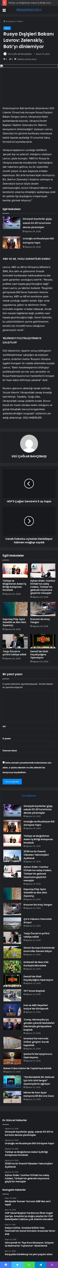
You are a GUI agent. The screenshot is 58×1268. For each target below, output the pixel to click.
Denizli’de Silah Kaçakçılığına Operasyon (39, 654)
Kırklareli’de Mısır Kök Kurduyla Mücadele (36, 964)
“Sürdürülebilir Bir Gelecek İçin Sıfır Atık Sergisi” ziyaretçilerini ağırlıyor (39, 1080)
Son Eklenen (29, 795)
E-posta (7, 738)
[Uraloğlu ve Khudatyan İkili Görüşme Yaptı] (11, 242)
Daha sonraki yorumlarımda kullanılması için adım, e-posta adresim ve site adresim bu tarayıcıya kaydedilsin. (27, 767)
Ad (5, 726)
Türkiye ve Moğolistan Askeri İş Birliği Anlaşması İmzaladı (14, 585)
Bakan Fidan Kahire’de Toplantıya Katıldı (27, 1068)
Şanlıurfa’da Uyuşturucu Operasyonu (38, 1055)
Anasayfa (10, 21)
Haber (20, 21)
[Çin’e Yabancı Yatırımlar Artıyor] (12, 923)
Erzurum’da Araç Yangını (40, 621)
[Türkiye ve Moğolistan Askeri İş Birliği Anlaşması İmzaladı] (15, 570)
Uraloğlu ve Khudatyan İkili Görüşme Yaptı (39, 823)
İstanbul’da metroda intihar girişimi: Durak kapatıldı (36, 1042)
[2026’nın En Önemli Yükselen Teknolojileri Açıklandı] (12, 856)
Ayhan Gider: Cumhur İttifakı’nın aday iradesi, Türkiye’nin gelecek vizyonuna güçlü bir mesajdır (42, 587)
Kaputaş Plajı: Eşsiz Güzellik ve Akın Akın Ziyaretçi (14, 622)
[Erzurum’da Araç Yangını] (42, 609)
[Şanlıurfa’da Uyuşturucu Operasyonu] (12, 1058)
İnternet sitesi (10, 750)
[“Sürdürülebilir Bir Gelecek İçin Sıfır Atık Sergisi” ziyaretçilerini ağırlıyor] (12, 1081)
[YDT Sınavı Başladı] (12, 995)
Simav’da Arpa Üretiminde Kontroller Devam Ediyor (39, 949)
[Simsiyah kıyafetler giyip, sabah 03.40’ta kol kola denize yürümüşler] (11, 223)
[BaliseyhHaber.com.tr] (29, 10)
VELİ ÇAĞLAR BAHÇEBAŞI (20, 54)
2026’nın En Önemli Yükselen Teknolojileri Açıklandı (36, 855)
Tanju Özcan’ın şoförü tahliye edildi (14, 653)
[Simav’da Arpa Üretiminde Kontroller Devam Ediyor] (12, 952)
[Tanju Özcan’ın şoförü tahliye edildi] (15, 641)
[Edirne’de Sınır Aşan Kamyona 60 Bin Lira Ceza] (12, 1097)
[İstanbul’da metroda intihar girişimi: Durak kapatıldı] (12, 1043)
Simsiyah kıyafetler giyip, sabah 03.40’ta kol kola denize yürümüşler (37, 223)
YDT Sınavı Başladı (34, 990)
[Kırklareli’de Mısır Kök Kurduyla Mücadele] (12, 967)
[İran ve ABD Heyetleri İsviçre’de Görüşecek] (12, 1010)
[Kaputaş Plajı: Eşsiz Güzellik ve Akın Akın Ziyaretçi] (15, 609)
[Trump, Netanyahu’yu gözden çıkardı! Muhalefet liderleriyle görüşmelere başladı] (12, 1024)
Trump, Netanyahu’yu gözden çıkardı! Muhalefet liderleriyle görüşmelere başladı (39, 1024)
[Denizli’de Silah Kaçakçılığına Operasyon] (42, 641)
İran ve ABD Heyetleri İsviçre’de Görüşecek (36, 1007)
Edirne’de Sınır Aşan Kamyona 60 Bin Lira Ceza (39, 1094)
